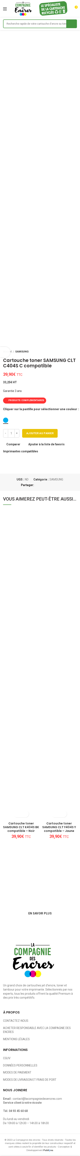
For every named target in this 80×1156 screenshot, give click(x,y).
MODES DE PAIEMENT (17, 1072)
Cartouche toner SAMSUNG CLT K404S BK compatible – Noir (21, 827)
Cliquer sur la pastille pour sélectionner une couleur (40, 409)
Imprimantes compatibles (20, 451)
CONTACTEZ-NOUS (15, 1020)
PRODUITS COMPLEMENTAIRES (26, 400)
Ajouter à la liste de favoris (46, 444)
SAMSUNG (22, 351)
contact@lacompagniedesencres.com (37, 1098)
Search (71, 23)
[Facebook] (38, 485)
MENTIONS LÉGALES (16, 1039)
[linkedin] (52, 485)
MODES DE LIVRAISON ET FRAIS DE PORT (29, 1079)
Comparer (13, 444)
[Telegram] (57, 485)
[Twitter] (42, 485)
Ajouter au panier (40, 433)
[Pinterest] (47, 485)
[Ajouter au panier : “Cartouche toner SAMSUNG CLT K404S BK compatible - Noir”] (17, 813)
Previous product (67, 352)
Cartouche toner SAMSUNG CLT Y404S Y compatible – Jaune (59, 827)
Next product (75, 352)
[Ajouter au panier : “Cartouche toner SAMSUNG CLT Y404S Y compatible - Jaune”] (55, 813)
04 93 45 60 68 (18, 1111)
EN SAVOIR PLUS (40, 913)
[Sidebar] (5, 352)
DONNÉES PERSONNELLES (20, 1065)
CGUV (6, 1058)
